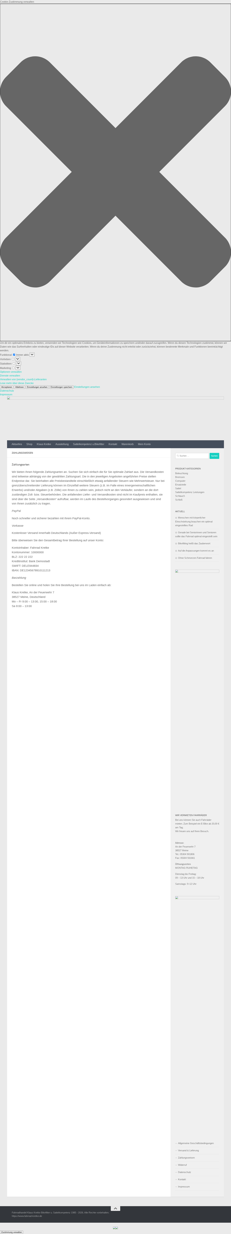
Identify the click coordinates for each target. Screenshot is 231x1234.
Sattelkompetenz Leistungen (189, 492)
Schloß (178, 499)
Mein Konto (144, 444)
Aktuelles (17, 444)
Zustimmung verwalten (11, 1232)
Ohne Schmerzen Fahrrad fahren (195, 558)
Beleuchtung (181, 473)
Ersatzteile (180, 484)
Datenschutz (7, 390)
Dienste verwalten (10, 375)
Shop (29, 444)
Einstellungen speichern (61, 387)
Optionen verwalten (11, 371)
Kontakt (113, 444)
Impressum (6, 394)
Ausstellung (62, 444)
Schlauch (180, 496)
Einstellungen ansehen (37, 387)
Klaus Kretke (44, 444)
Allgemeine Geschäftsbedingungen (196, 1143)
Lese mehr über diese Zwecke (17, 383)
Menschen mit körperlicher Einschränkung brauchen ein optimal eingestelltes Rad (193, 521)
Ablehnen (19, 387)
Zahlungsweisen (186, 1157)
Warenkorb (127, 444)
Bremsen (180, 477)
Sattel (178, 488)
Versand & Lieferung (188, 1150)
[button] (115, 172)
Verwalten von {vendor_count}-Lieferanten (23, 379)
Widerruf (182, 1165)
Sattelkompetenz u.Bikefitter (88, 444)
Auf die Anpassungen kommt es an (196, 550)
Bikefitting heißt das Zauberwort (194, 543)
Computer (180, 480)
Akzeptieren (6, 387)
